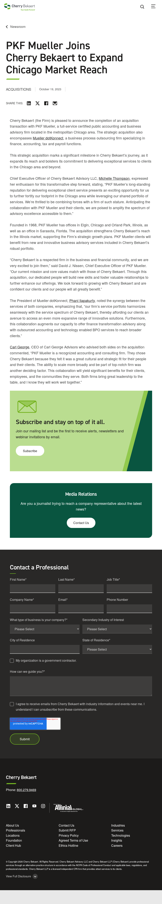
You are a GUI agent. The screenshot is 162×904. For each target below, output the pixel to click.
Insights (116, 840)
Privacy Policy (69, 835)
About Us (12, 825)
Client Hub (13, 845)
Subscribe (30, 451)
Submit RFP (67, 830)
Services (117, 830)
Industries (118, 825)
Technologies (120, 835)
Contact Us (81, 522)
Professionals (15, 830)
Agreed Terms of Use (73, 840)
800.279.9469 (26, 789)
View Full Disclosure (18, 876)
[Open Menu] (156, 7)
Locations (13, 835)
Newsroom (17, 26)
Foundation (14, 840)
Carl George (19, 346)
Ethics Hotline (68, 845)
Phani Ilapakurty (82, 300)
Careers (116, 845)
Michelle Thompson (114, 178)
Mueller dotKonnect (48, 137)
